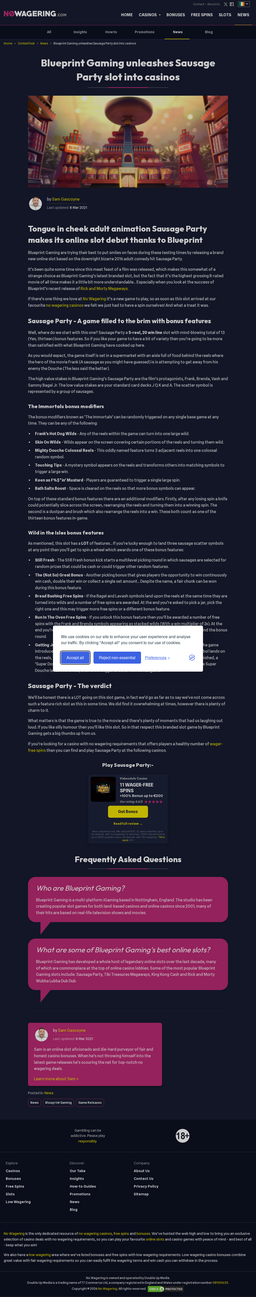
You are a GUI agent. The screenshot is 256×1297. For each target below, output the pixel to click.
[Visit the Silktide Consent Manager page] (192, 658)
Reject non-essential (117, 657)
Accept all (75, 657)
